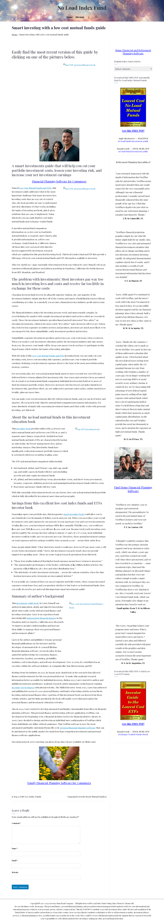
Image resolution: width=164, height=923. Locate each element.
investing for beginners (23, 687)
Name (15, 848)
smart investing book (73, 514)
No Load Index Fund (82, 7)
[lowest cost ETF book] (133, 700)
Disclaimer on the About (30, 906)
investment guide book (27, 603)
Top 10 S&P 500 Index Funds (27, 796)
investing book (23, 428)
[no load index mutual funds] (133, 106)
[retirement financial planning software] (59, 144)
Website (15, 872)
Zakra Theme (117, 903)
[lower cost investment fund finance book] (88, 449)
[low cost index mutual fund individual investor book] (82, 94)
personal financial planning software (78, 727)
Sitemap (80, 17)
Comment (16, 823)
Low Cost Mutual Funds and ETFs (35, 187)
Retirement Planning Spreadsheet (133, 162)
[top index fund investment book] (85, 629)
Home (70, 17)
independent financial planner (41, 618)
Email (15, 860)
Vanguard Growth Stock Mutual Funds (86, 796)
